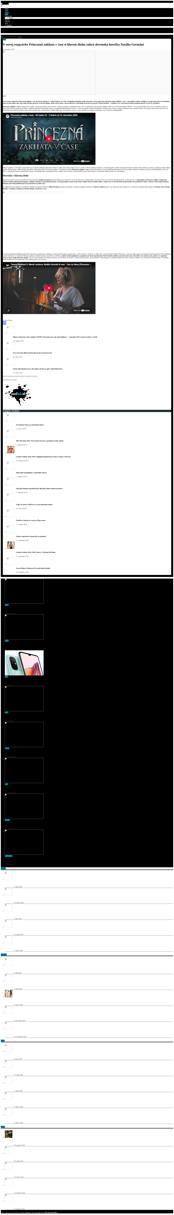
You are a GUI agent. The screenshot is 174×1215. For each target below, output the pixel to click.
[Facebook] (87, 323)
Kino (6, 14)
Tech (6, 23)
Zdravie (7, 21)
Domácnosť (8, 856)
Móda (7, 9)
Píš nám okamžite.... (51, 1212)
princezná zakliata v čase (20, 376)
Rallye (11, 18)
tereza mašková (33, 376)
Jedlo (6, 11)
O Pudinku (8, 25)
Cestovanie (8, 16)
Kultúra (7, 20)
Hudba (7, 12)
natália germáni (7, 376)
